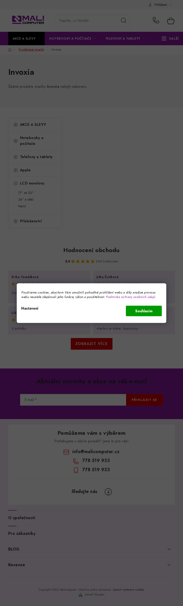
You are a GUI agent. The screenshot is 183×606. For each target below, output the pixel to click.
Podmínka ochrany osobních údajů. (131, 296)
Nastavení (29, 308)
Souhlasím (143, 310)
